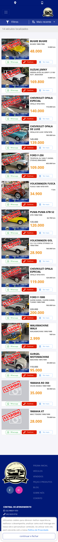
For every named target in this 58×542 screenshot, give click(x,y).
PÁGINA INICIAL (40, 465)
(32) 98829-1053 (12, 510)
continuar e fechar (29, 536)
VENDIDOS (38, 476)
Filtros (14, 21)
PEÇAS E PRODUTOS (42, 482)
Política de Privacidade (38, 530)
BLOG (36, 487)
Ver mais (46, 62)
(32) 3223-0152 (11, 514)
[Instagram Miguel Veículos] (19, 490)
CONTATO (37, 498)
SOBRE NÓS (38, 492)
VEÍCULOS (37, 471)
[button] (15, 3)
